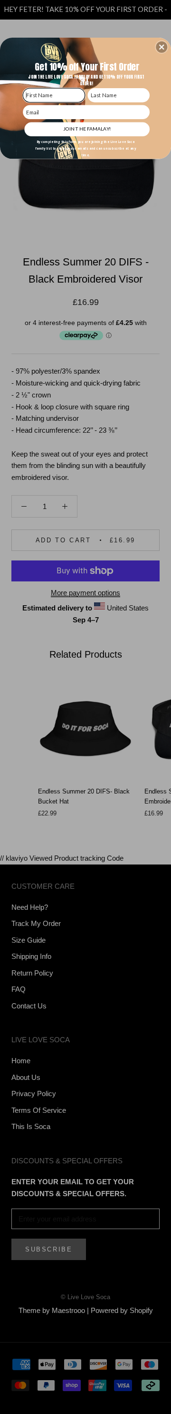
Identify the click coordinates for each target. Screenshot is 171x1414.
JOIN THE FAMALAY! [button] (87, 129)
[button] (161, 47)
